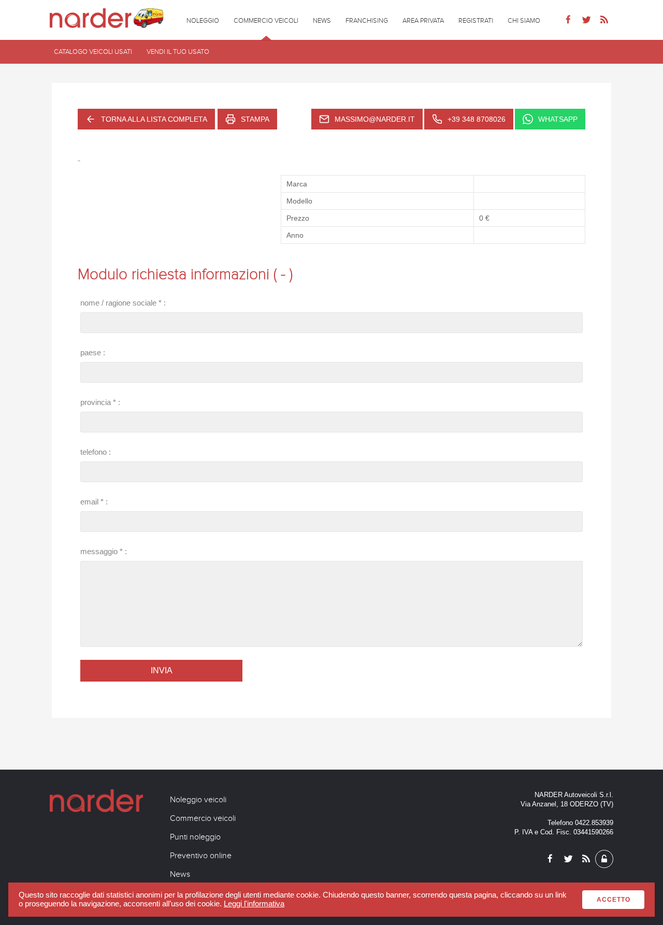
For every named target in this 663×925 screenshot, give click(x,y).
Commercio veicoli (203, 818)
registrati (475, 20)
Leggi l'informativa (254, 903)
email (89, 501)
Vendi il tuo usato (178, 51)
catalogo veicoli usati (93, 51)
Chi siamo (524, 20)
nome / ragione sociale (118, 302)
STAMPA (255, 119)
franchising (366, 20)
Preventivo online (201, 855)
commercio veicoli (266, 20)
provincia (95, 402)
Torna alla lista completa (154, 119)
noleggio (202, 20)
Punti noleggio (195, 837)
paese (90, 352)
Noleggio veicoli (198, 799)
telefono (93, 451)
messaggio (99, 551)
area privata (423, 20)
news (322, 20)
